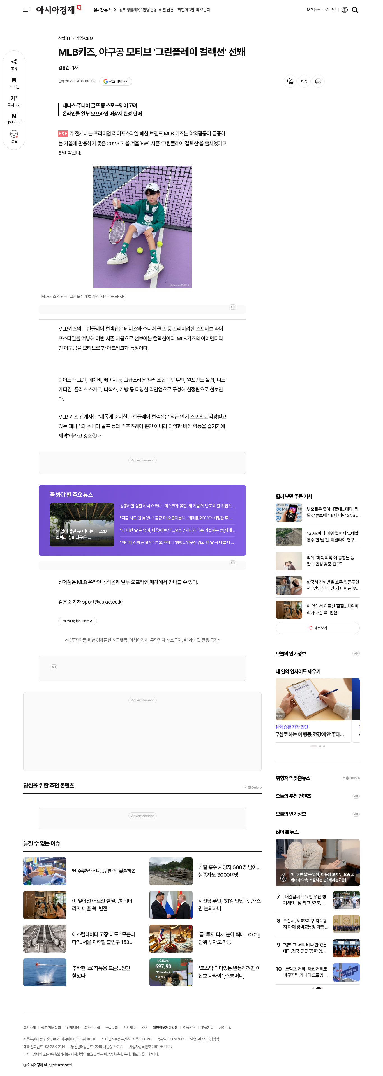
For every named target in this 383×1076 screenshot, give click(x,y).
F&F (63, 133)
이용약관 (189, 1027)
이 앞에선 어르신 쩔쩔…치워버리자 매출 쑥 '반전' (332, 609)
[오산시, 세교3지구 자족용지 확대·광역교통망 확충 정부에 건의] (346, 932)
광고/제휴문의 (51, 1027)
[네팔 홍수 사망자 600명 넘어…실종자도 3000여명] (171, 884)
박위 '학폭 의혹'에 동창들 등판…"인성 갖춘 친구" (330, 561)
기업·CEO (84, 38)
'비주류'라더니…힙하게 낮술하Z (103, 871)
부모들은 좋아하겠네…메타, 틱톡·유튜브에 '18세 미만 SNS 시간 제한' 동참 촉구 (333, 512)
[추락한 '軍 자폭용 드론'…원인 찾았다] (44, 985)
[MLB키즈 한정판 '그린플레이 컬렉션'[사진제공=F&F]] (142, 227)
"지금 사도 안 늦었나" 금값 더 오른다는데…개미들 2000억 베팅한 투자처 (177, 518)
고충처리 (207, 1027)
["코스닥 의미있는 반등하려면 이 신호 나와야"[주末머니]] (171, 985)
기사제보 (129, 1027)
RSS (144, 1027)
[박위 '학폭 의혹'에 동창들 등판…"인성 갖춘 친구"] (289, 569)
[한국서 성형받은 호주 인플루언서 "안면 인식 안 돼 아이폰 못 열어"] (289, 593)
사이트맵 (225, 1027)
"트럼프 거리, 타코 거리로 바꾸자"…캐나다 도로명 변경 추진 (305, 975)
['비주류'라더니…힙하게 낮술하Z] (44, 884)
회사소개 (29, 1027)
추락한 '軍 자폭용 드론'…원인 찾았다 (101, 972)
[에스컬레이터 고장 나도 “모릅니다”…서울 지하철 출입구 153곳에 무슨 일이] (44, 951)
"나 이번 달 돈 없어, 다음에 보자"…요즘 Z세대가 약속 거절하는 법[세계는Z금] (177, 530)
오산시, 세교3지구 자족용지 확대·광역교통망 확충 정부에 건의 (306, 927)
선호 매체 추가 (118, 81)
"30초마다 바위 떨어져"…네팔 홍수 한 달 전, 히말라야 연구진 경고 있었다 (333, 537)
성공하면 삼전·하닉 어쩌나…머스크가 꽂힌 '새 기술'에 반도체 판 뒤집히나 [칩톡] (177, 506)
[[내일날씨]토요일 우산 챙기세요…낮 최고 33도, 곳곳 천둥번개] (346, 908)
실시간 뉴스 (102, 10)
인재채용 (72, 1027)
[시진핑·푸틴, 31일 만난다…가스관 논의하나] (171, 918)
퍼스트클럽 (92, 1027)
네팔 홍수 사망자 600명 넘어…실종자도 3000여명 (229, 871)
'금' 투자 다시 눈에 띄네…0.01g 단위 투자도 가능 (229, 938)
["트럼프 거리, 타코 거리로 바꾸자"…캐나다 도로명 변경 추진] (346, 980)
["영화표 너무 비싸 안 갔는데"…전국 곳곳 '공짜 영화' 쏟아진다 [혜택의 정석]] (346, 956)
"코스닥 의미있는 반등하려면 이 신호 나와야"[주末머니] (229, 972)
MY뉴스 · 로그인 (321, 9)
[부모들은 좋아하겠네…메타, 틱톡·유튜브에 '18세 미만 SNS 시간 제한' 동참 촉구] (289, 520)
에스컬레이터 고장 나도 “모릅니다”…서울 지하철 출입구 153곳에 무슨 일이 (103, 938)
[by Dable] (252, 787)
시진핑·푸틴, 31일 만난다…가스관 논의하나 (229, 905)
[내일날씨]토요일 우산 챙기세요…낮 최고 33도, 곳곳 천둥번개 (304, 903)
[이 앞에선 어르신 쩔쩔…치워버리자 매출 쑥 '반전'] (289, 617)
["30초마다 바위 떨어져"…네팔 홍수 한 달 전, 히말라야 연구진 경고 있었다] (289, 544)
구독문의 (111, 1027)
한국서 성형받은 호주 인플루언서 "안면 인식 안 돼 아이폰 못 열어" (333, 585)
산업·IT (64, 38)
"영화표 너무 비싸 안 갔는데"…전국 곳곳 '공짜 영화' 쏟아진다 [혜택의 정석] (305, 951)
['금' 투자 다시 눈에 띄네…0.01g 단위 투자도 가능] (171, 951)
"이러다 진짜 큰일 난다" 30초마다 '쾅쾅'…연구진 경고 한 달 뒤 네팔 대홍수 (177, 542)
